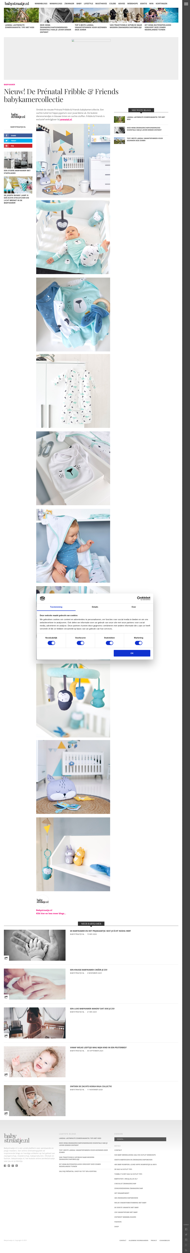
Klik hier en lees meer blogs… (51, 913)
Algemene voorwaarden (138, 1240)
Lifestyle (88, 3)
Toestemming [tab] (56, 607)
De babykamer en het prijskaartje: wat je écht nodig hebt (100, 931)
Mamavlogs (56, 3)
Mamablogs (41, 3)
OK (132, 653)
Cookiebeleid (164, 1240)
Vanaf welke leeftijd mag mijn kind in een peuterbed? (98, 1047)
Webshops (132, 3)
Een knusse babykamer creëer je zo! (88, 970)
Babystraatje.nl (18, 127)
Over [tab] (134, 607)
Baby (79, 3)
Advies (121, 3)
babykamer (9, 84)
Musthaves (101, 3)
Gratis (143, 3)
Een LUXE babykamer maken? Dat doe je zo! (92, 1008)
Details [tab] (95, 607)
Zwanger (69, 3)
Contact (122, 1240)
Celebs (112, 3)
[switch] (80, 643)
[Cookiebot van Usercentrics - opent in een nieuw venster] (139, 598)
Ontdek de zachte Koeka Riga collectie (91, 1086)
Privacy (154, 1240)
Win (151, 3)
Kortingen (161, 3)
